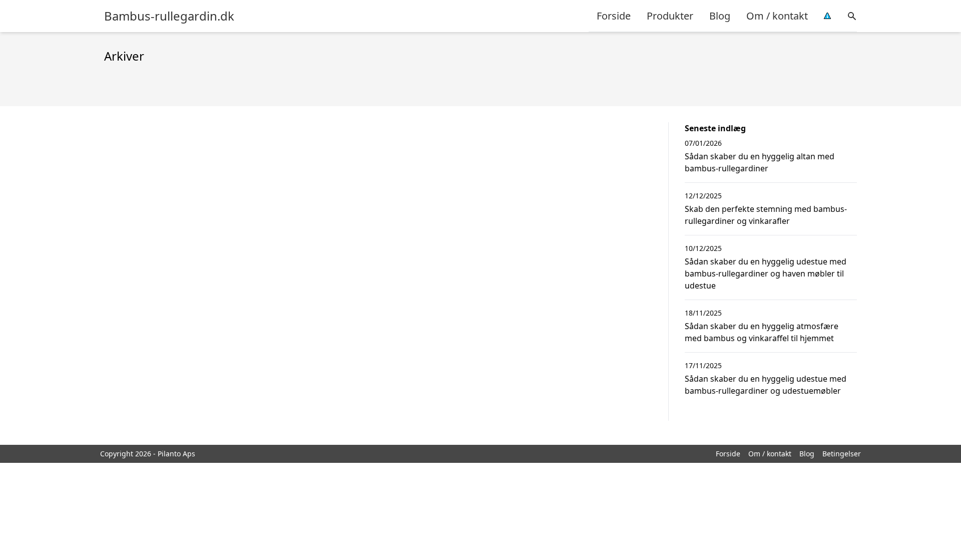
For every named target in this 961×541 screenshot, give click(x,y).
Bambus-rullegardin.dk (169, 16)
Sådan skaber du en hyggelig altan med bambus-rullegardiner (759, 162)
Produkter (670, 16)
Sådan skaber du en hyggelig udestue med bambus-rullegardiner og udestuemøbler (765, 384)
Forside (614, 16)
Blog (719, 16)
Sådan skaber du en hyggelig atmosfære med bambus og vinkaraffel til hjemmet (761, 332)
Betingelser (841, 453)
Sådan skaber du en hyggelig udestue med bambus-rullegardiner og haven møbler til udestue (765, 273)
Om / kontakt (777, 16)
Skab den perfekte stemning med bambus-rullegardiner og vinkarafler (766, 214)
